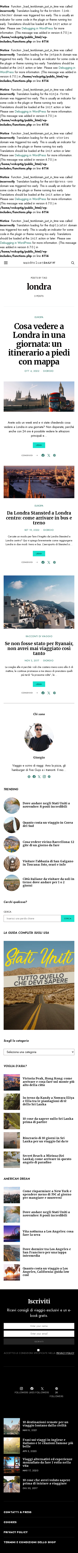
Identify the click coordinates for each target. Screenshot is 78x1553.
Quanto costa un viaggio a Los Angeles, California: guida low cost (46, 1272)
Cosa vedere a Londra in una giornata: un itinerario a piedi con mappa (39, 344)
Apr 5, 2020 (30, 1451)
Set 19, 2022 (32, 530)
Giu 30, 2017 (30, 1488)
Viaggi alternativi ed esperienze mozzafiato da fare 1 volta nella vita (47, 1462)
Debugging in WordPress (37, 28)
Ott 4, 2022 (31, 371)
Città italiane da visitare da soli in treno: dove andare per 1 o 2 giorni (48, 882)
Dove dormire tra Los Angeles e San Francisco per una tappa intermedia (47, 1252)
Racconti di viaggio (39, 636)
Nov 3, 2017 (32, 660)
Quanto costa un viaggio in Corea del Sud (48, 824)
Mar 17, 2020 (30, 1470)
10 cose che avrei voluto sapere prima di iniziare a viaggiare (46, 1481)
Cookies (10, 1522)
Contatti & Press (18, 1512)
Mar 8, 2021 (30, 1430)
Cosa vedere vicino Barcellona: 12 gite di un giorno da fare (48, 843)
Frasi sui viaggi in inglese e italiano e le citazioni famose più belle (48, 1443)
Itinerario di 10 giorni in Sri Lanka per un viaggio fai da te (45, 1139)
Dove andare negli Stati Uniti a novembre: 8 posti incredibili (46, 804)
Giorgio (48, 371)
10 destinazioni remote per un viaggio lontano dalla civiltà (45, 1423)
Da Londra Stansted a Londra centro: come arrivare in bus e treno (39, 518)
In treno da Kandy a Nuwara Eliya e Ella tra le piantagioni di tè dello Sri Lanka (48, 1101)
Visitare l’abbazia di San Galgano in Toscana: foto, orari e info (48, 862)
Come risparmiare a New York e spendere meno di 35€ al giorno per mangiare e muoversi (47, 1194)
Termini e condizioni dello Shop (30, 1542)
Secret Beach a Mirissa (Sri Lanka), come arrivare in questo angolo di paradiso (47, 1159)
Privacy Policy (65, 1353)
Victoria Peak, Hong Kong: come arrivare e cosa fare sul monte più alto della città (48, 1082)
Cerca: (8, 912)
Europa (39, 317)
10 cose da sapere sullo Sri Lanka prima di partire (48, 1120)
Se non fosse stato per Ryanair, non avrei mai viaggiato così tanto (39, 648)
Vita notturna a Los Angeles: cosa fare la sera (48, 1233)
